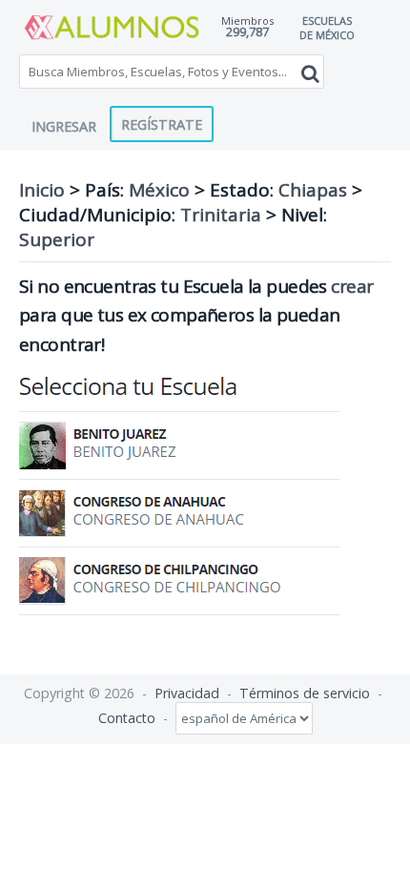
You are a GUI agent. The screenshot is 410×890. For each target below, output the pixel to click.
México (159, 189)
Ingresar (63, 125)
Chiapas (312, 189)
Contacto (126, 718)
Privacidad (186, 693)
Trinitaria (220, 214)
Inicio (42, 189)
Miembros (247, 20)
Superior (56, 239)
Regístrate (161, 124)
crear (352, 286)
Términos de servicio (304, 693)
